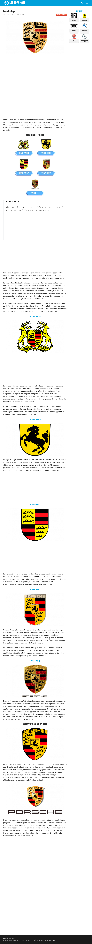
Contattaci (52, 940)
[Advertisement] (35, 69)
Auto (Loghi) (20, 14)
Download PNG (61, 14)
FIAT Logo (74, 20)
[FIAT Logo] (74, 17)
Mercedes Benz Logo (84, 41)
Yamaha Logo (74, 41)
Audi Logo (74, 30)
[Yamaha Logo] (74, 38)
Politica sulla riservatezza (11, 940)
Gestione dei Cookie (28, 940)
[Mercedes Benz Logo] (84, 38)
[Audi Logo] (74, 28)
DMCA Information (42, 940)
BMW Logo (84, 30)
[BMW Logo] (84, 28)
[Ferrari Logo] (84, 17)
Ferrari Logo (84, 20)
